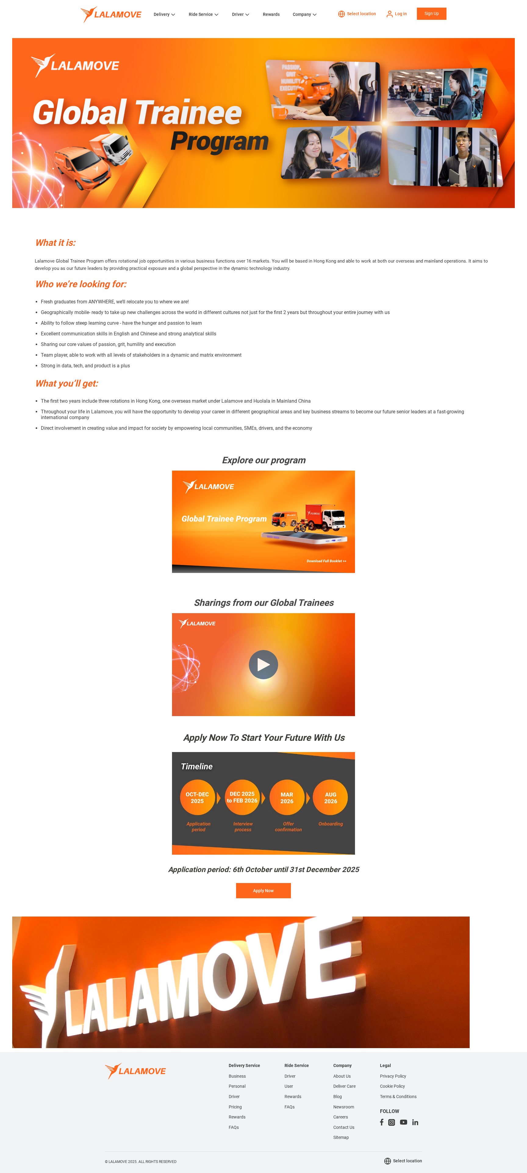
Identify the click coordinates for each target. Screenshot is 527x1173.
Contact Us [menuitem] (343, 1127)
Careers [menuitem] (340, 1117)
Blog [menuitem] (337, 1096)
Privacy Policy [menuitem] (393, 1076)
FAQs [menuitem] (234, 1127)
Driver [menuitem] (234, 1096)
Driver (238, 14)
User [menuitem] (289, 1086)
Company (302, 14)
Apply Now (263, 890)
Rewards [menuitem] (237, 1117)
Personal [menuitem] (237, 1086)
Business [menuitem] (237, 1076)
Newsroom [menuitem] (343, 1106)
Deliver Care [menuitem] (344, 1086)
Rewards (271, 14)
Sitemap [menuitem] (341, 1137)
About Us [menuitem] (342, 1076)
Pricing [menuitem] (235, 1106)
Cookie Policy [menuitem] (392, 1086)
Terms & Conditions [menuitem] (398, 1096)
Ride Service (201, 14)
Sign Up (432, 13)
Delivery (162, 14)
